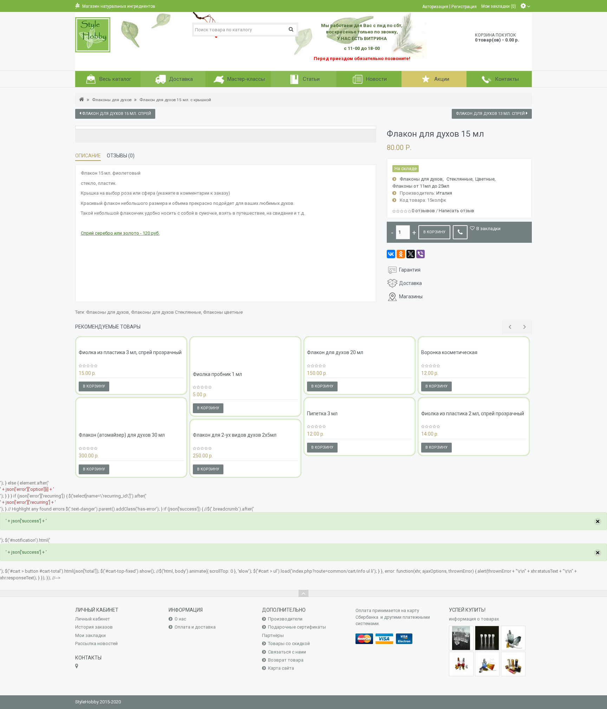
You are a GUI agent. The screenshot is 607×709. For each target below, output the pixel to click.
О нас (180, 619)
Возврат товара (286, 660)
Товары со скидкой (289, 643)
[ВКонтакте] (391, 254)
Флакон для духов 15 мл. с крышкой (175, 99)
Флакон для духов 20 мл (335, 352)
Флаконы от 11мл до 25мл (420, 186)
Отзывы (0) (121, 155)
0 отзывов (423, 210)
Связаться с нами (287, 652)
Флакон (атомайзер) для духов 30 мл (122, 435)
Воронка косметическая (449, 352)
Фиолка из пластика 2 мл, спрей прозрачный (472, 413)
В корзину (434, 232)
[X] (410, 254)
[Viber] (420, 254)
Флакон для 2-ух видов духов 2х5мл (234, 435)
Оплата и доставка (195, 627)
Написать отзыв (456, 210)
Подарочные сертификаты (297, 627)
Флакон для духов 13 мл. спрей (491, 113)
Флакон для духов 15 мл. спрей (116, 113)
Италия (444, 193)
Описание (88, 155)
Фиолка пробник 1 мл (217, 374)
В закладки (488, 228)
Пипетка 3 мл (322, 413)
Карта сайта (281, 668)
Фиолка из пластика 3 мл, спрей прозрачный (130, 352)
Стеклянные (459, 179)
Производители (285, 619)
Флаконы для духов (111, 99)
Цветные (485, 179)
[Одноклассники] (401, 254)
